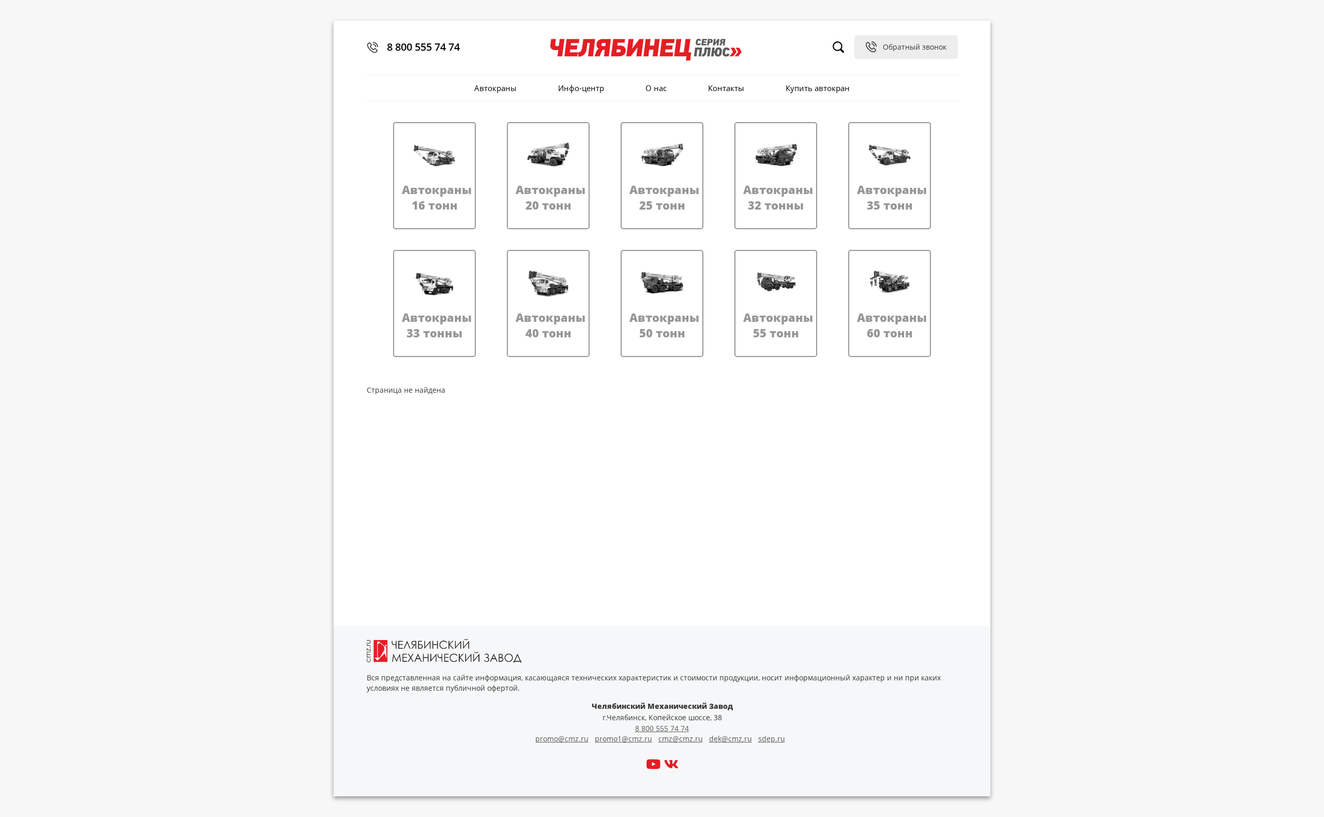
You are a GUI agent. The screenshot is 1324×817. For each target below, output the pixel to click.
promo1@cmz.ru (623, 739)
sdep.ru (771, 739)
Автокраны (495, 88)
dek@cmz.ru (730, 739)
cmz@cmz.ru (680, 739)
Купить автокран (818, 88)
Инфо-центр (581, 88)
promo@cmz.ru (562, 739)
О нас (656, 88)
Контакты (726, 88)
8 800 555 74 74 (423, 47)
